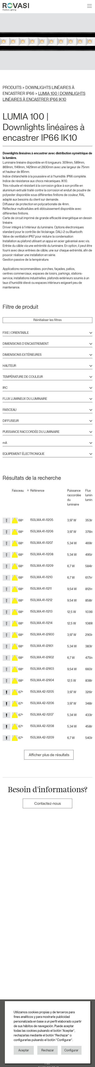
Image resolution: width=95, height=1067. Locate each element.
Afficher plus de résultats (49, 754)
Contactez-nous (47, 803)
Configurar (71, 1050)
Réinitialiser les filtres (47, 320)
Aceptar (23, 1050)
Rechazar (47, 1050)
